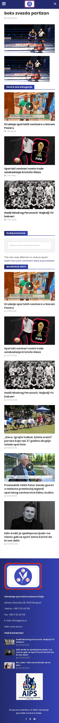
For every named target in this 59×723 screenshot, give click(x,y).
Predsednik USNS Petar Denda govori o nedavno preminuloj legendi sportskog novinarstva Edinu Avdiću (29, 488)
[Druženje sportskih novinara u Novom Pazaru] (29, 106)
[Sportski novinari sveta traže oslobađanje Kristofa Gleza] (29, 150)
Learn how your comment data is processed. (29, 260)
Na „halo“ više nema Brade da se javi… (33, 663)
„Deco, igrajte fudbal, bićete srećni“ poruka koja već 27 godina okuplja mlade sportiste (28, 440)
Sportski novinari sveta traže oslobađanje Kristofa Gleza (23, 170)
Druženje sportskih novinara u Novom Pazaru (29, 126)
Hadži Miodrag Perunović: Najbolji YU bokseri (29, 214)
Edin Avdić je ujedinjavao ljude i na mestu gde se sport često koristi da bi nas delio (28, 536)
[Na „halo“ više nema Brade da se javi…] (9, 665)
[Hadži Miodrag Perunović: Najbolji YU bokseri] (29, 194)
